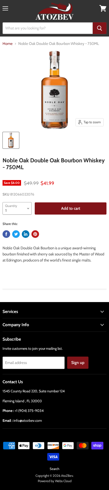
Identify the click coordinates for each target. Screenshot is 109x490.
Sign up (77, 362)
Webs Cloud (63, 481)
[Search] (99, 28)
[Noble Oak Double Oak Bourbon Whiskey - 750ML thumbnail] (11, 140)
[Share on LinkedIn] (25, 234)
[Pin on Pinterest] (35, 234)
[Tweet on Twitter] (16, 234)
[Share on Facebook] (6, 234)
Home (8, 44)
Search (54, 469)
